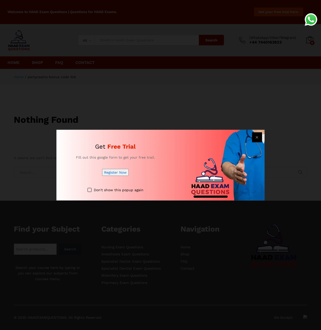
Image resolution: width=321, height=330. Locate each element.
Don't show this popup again (118, 190)
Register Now (115, 172)
